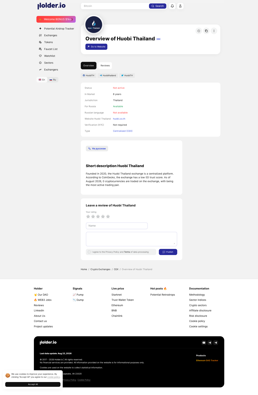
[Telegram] (209, 342)
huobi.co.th (119, 118)
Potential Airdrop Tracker (59, 28)
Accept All (33, 384)
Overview (88, 65)
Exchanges (50, 35)
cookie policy (53, 377)
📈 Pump (78, 294)
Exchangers (51, 69)
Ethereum (117, 305)
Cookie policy (197, 321)
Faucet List (50, 49)
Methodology (197, 294)
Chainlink (117, 315)
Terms (127, 252)
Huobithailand (109, 75)
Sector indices (197, 299)
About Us (39, 315)
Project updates (43, 326)
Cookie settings (198, 326)
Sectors (48, 62)
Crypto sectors (198, 305)
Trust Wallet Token (123, 299)
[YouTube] (203, 342)
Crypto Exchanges (100, 269)
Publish (169, 252)
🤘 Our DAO (41, 294)
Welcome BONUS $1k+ (57, 19)
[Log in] (180, 6)
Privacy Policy (69, 380)
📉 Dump (78, 299)
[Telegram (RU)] (215, 342)
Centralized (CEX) (123, 131)
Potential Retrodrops (162, 294)
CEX (116, 269)
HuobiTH (90, 75)
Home (84, 269)
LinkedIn (39, 310)
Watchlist (49, 55)
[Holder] (48, 343)
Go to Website (97, 46)
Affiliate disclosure (200, 310)
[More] (214, 31)
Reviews (105, 65)
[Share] (206, 31)
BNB (114, 310)
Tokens (48, 42)
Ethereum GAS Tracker (207, 360)
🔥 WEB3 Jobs (43, 299)
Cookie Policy (83, 380)
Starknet (117, 294)
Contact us (40, 321)
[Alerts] (172, 6)
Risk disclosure (198, 315)
